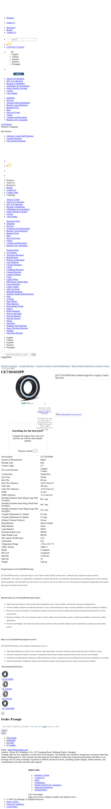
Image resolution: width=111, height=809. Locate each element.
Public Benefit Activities (16, 88)
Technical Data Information (18, 103)
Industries (10, 98)
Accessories (11, 252)
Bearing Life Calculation (17, 120)
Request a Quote (42, 775)
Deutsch (15, 62)
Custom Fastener (13, 274)
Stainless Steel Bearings (16, 326)
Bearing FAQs (12, 107)
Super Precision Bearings (17, 328)
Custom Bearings (13, 272)
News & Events (13, 112)
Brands (9, 30)
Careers (9, 91)
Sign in (18, 74)
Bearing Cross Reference (17, 105)
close (4, 731)
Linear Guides (12, 287)
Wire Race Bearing (14, 333)
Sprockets (10, 323)
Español (15, 59)
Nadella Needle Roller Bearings (20, 294)
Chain (9, 267)
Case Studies (11, 93)
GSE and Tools (13, 289)
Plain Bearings (12, 304)
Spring (9, 321)
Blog (8, 110)
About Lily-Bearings (15, 78)
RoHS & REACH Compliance (48, 785)
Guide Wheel (12, 279)
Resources (10, 27)
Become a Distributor (15, 83)
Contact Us (11, 32)
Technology (40, 782)
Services (10, 100)
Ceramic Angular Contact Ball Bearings (53, 366)
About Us (10, 23)
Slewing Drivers (13, 318)
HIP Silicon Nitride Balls (17, 282)
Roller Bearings (13, 311)
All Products (6, 124)
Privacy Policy (12, 802)
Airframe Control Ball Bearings (19, 136)
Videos (9, 115)
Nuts (8, 296)
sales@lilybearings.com (18, 750)
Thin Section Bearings (16, 141)
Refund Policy (41, 790)
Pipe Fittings (11, 301)
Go (34, 355)
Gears (9, 277)
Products (10, 18)
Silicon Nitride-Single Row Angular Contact (90, 366)
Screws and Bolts (13, 313)
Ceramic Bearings (14, 138)
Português (16, 64)
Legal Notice (12, 806)
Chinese (15, 57)
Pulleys (9, 308)
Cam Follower (12, 262)
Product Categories (9, 366)
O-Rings (10, 299)
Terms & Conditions (15, 804)
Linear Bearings (13, 284)
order (44, 726)
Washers (10, 330)
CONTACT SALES (15, 47)
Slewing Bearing (13, 316)
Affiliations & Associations (18, 86)
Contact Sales (12, 192)
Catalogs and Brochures (16, 117)
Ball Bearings (12, 257)
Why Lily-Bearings (14, 81)
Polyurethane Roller (15, 306)
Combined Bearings (15, 269)
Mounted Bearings (14, 291)
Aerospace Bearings (15, 255)
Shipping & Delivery (44, 787)
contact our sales (43, 412)
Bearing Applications (15, 260)
